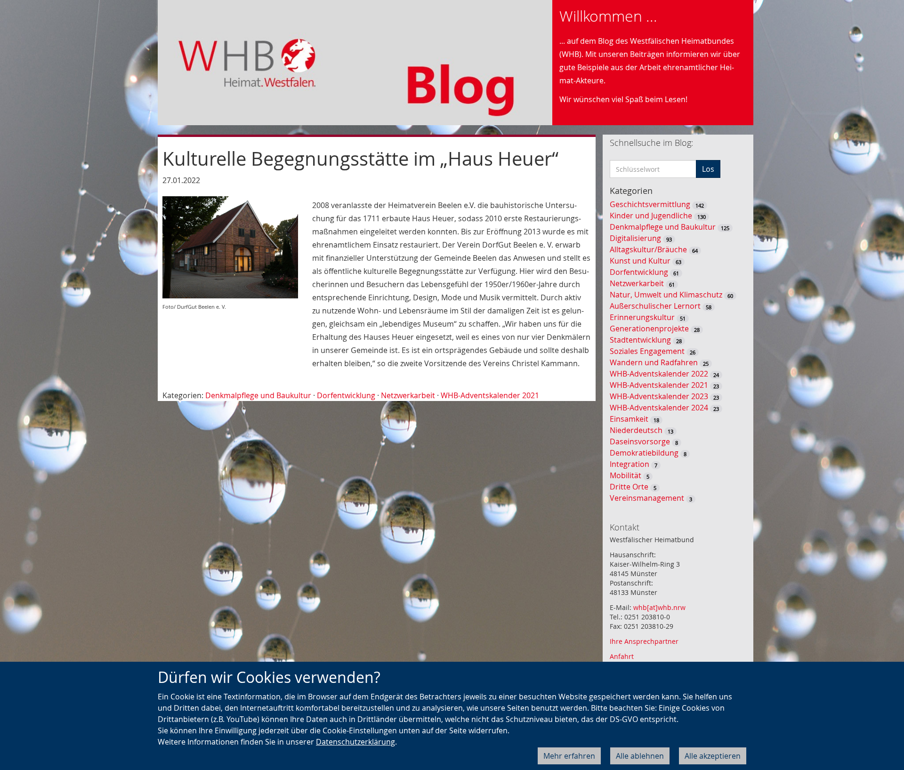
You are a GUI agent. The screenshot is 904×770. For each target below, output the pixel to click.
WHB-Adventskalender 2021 (490, 395)
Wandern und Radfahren (654, 362)
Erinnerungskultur (642, 317)
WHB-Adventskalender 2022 (659, 374)
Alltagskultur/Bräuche (648, 249)
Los (708, 169)
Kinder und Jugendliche (651, 215)
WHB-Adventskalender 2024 (659, 407)
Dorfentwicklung (346, 395)
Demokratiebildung (644, 453)
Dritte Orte (629, 486)
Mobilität (625, 475)
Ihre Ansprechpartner (644, 641)
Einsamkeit (629, 419)
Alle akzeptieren (713, 756)
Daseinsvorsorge (640, 441)
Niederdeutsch (636, 430)
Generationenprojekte (649, 328)
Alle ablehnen (640, 756)
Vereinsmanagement (647, 498)
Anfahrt (622, 656)
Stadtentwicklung (640, 340)
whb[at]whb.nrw (659, 607)
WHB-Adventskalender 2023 (659, 396)
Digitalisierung (635, 238)
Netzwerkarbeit (408, 395)
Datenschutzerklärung (355, 742)
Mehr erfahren (569, 756)
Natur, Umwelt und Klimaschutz (666, 294)
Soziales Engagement (647, 351)
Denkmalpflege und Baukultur (258, 395)
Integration (629, 464)
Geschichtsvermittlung (650, 204)
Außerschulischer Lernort (655, 306)
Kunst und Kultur (640, 261)
